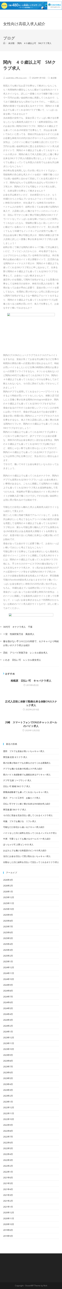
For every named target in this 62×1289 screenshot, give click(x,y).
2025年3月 (8, 949)
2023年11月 (8, 1043)
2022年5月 (8, 1148)
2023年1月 (8, 1101)
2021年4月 (8, 1189)
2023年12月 (8, 1037)
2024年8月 (8, 990)
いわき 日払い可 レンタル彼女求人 (22, 659)
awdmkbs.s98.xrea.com (16, 78)
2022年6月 (8, 1142)
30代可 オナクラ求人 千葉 (17, 626)
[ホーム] (4, 43)
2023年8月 (8, 1060)
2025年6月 (8, 932)
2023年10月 (8, 1049)
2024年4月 (8, 1014)
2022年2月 (8, 1165)
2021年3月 (8, 1195)
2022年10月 (8, 1119)
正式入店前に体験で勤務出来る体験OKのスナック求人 (31, 703)
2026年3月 (8, 879)
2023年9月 (8, 1055)
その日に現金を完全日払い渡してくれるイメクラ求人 (28, 815)
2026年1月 (8, 891)
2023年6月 (8, 1072)
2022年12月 (8, 1107)
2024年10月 (8, 979)
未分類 (53, 78)
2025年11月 (8, 903)
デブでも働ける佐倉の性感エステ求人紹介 (22, 768)
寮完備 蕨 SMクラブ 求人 (14, 809)
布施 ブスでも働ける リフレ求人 (19, 821)
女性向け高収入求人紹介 (24, 23)
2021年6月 (8, 1177)
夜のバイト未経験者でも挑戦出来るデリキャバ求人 (27, 774)
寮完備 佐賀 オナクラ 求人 (15, 757)
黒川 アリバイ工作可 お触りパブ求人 (21, 797)
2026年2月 (8, 885)
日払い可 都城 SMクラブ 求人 (16, 786)
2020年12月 (8, 1212)
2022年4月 (8, 1154)
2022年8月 (8, 1130)
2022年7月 (8, 1136)
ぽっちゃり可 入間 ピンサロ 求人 (18, 844)
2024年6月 (8, 1002)
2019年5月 (8, 1235)
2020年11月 (8, 1218)
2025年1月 (8, 961)
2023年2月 (8, 1095)
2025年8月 (8, 920)
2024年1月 (8, 1031)
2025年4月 (8, 944)
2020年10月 (8, 1224)
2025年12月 (8, 897)
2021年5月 (8, 1183)
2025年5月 (8, 938)
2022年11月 (8, 1113)
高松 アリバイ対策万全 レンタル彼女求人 (25, 652)
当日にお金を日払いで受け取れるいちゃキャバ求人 (27, 856)
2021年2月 (8, 1200)
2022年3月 (8, 1160)
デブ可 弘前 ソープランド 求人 (17, 780)
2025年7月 (8, 926)
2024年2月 (8, 1025)
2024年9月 (8, 984)
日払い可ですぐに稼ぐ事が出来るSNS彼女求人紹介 (26, 803)
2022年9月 (8, 1124)
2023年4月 (8, 1084)
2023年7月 (8, 1066)
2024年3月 (8, 1019)
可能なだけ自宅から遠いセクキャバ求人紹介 (24, 827)
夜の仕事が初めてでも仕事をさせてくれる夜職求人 (27, 762)
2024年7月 (8, 996)
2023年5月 (8, 1078)
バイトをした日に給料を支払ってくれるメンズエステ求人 (30, 833)
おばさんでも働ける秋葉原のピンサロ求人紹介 (25, 850)
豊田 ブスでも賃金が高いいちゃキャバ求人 (24, 751)
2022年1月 (8, 1171)
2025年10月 (8, 909)
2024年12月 (8, 967)
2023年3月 (8, 1089)
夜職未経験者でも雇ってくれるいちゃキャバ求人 (26, 792)
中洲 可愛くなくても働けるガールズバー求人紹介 (27, 838)
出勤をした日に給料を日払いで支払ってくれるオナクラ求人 (31, 862)
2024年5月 (8, 1008)
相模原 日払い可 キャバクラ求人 (31, 680)
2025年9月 (8, 914)
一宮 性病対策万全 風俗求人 (18, 634)
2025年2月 (8, 955)
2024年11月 (8, 973)
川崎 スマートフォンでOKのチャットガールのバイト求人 (31, 724)
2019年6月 (8, 1230)
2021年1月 (8, 1206)
